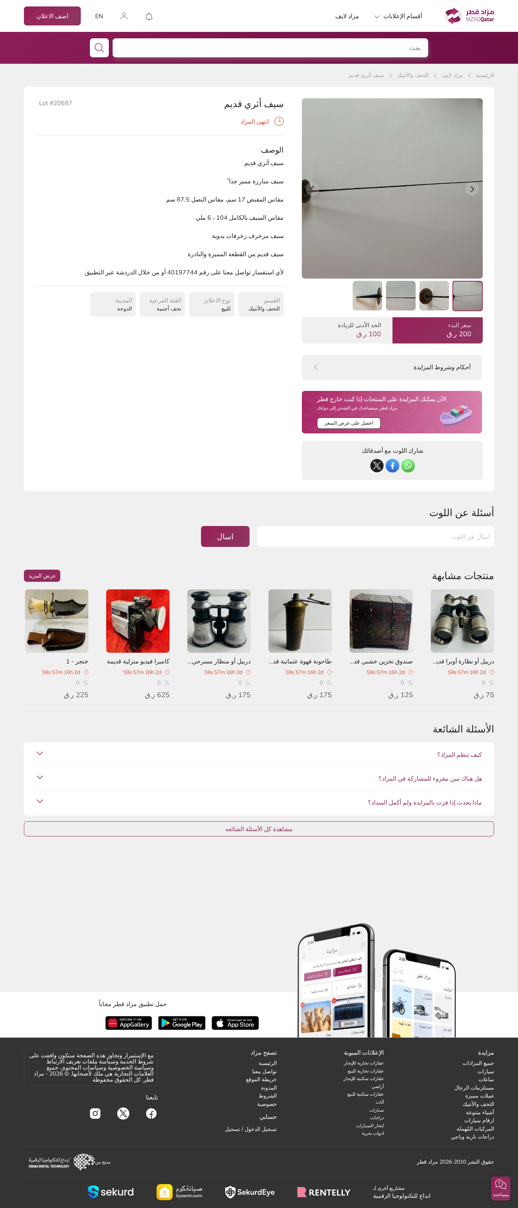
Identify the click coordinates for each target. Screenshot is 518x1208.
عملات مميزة (479, 1095)
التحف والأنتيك (413, 75)
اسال (225, 536)
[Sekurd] (110, 1192)
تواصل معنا (264, 1071)
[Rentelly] (323, 1192)
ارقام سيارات (479, 1120)
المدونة (269, 1087)
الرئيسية (485, 75)
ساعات (486, 1079)
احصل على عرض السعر (349, 423)
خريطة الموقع (261, 1079)
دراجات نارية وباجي (472, 1136)
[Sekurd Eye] (250, 1192)
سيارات (485, 1071)
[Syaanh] (179, 1192)
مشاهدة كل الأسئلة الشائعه (259, 829)
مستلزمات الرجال (474, 1087)
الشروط (268, 1095)
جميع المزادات (478, 1063)
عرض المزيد (42, 575)
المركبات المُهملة (475, 1128)
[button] (500, 1188)
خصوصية (267, 1104)
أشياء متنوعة (480, 1112)
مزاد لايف (347, 16)
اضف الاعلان (52, 16)
